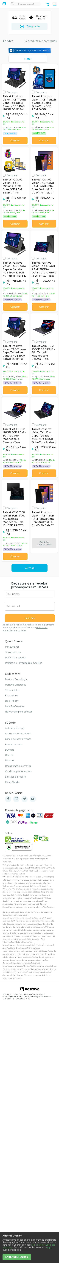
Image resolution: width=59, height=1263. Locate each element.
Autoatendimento (15, 728)
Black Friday (12, 700)
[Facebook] (8, 799)
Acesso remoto (13, 744)
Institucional (12, 646)
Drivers (9, 755)
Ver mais (29, 568)
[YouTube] (32, 799)
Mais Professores (14, 706)
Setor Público (12, 690)
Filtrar (27, 58)
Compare (12, 92)
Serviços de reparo (15, 776)
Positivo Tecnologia (16, 679)
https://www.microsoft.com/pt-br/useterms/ (23, 918)
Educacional (12, 695)
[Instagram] (16, 799)
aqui (49, 1247)
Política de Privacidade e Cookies (23, 663)
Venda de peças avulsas (18, 771)
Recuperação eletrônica (18, 766)
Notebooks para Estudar (18, 711)
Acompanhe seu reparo (18, 733)
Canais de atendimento (18, 739)
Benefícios (33, 26)
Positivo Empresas (15, 684)
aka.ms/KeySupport (34, 898)
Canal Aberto (12, 782)
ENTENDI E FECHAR (16, 1256)
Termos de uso (13, 652)
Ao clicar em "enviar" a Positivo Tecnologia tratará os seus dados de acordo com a (28, 628)
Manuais (9, 760)
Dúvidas (9, 749)
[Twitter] (24, 799)
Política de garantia (15, 657)
